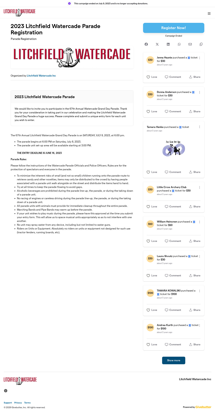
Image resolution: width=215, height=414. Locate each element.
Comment (175, 77)
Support (8, 402)
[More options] (199, 57)
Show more (173, 360)
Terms (27, 402)
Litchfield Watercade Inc (41, 75)
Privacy (18, 402)
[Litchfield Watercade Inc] (19, 13)
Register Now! (173, 28)
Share (196, 77)
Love (154, 77)
